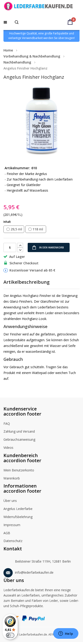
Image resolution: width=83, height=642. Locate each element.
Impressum (11, 525)
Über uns (10, 500)
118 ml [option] (38, 229)
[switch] (10, 635)
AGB (6, 533)
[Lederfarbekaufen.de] (41, 7)
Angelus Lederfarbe (18, 508)
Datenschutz (12, 541)
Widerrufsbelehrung (18, 517)
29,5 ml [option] (16, 229)
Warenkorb (11, 478)
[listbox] (41, 229)
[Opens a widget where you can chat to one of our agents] (65, 634)
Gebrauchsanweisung (19, 439)
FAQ (6, 423)
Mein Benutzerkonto (18, 470)
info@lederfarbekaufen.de (34, 572)
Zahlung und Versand (19, 431)
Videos (8, 447)
